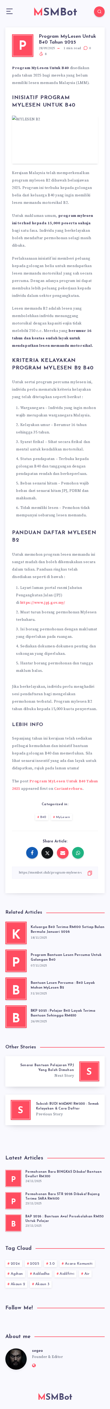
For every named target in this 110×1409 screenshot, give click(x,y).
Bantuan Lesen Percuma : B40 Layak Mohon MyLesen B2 (63, 985)
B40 (43, 817)
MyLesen (63, 817)
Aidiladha (41, 1274)
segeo (37, 1351)
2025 (34, 1264)
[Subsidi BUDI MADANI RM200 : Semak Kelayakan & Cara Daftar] (55, 1110)
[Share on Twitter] (47, 853)
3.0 (52, 1264)
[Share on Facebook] (32, 853)
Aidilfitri (67, 1274)
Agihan (17, 1274)
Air (87, 1274)
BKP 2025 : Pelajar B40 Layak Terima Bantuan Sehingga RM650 (63, 1013)
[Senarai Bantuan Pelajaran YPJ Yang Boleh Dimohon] (55, 1071)
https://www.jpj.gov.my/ (42, 602)
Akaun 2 (18, 1284)
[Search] (99, 11)
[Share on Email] (63, 853)
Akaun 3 (42, 1284)
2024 (15, 1264)
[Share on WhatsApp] (78, 853)
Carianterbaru (68, 788)
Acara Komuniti (79, 1264)
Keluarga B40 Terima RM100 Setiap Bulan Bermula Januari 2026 (67, 929)
